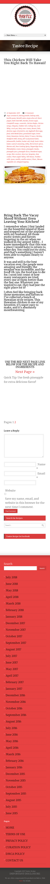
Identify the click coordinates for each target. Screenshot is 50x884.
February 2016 (15, 760)
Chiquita (15, 126)
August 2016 (13, 721)
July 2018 (11, 577)
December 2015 (15, 774)
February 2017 (15, 682)
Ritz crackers (16, 154)
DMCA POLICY (15, 853)
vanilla (17, 159)
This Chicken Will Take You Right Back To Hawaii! (25, 61)
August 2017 (13, 649)
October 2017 (14, 636)
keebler (18, 141)
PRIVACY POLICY (17, 840)
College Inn (32, 126)
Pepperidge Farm (36, 146)
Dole (38, 128)
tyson (13, 159)
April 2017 (12, 675)
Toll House (30, 157)
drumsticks (21, 131)
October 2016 (14, 708)
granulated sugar (29, 134)
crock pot (14, 128)
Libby (27, 144)
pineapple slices (24, 152)
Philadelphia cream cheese (16, 149)
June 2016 (12, 734)
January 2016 (14, 767)
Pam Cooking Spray (23, 146)
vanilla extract (26, 159)
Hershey (39, 136)
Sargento (32, 154)
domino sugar (11, 131)
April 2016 (12, 747)
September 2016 (16, 715)
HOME (10, 827)
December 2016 (15, 695)
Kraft (32, 141)
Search (8, 563)
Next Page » (25, 372)
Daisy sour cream (24, 128)
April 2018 (12, 597)
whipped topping (23, 162)
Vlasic (34, 159)
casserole (22, 123)
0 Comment (29, 113)
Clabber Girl (23, 126)
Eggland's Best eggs (35, 131)
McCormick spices (36, 144)
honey (20, 139)
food (8, 134)
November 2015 (16, 780)
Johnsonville (11, 141)
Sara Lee (25, 154)
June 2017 (12, 662)
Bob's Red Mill (17, 121)
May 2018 (12, 590)
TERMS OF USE (15, 834)
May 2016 (12, 741)
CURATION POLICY (18, 847)
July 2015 (11, 806)
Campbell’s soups (13, 123)
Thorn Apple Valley (19, 157)
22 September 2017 (13, 113)
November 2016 (16, 701)
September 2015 (16, 793)
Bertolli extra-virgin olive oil (27, 118)
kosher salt (26, 141)
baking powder (24, 116)
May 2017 (12, 669)
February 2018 (15, 610)
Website (10, 490)
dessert (34, 128)
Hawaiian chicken (17, 136)
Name (41, 464)
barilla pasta (11, 118)
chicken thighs (32, 123)
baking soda (34, 116)
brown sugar (33, 121)
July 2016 (11, 728)
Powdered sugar (36, 152)
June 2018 (12, 583)
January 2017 (14, 688)
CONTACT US (14, 860)
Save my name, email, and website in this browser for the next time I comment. (24, 503)
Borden (25, 121)
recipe (9, 154)
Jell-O (25, 139)
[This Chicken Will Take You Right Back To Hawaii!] (25, 175)
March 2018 (13, 603)
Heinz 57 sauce (30, 136)
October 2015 (14, 787)
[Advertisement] (25, 82)
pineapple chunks (32, 149)
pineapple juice (12, 152)
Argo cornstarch (12, 116)
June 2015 (12, 813)
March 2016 (13, 754)
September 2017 (16, 642)
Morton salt (11, 146)
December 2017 (15, 623)
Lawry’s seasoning (18, 144)
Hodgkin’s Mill (12, 139)
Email (41, 473)
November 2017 (16, 629)
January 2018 (14, 616)
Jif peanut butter (33, 139)
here (21, 881)
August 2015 (13, 800)
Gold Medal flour (17, 134)
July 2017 (11, 656)
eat (27, 131)
